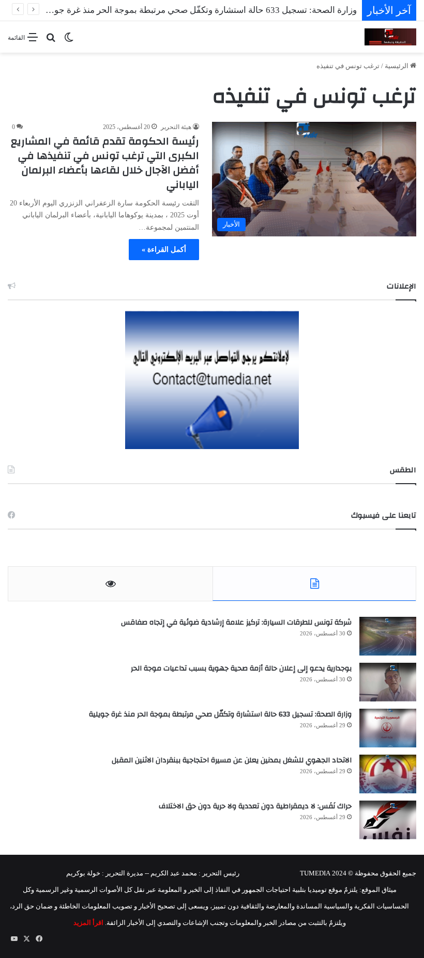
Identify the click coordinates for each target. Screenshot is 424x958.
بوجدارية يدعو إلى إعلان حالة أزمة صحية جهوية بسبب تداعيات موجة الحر (241, 668)
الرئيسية (397, 66)
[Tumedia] (390, 36)
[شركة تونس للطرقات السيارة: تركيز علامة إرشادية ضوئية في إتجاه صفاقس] (387, 636)
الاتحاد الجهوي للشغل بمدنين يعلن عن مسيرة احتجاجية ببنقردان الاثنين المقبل (232, 760)
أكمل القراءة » (164, 249)
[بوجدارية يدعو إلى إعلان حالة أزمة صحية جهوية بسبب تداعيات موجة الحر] (387, 682)
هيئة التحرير (176, 127)
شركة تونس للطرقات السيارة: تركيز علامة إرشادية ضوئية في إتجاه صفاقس (236, 622)
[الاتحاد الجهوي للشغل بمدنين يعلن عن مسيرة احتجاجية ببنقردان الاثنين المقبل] (387, 774)
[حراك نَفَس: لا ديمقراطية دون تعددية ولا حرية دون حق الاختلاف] (387, 820)
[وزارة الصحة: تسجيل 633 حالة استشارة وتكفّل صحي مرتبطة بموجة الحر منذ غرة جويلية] (387, 728)
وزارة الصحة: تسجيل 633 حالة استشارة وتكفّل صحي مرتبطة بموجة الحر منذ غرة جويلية (220, 714)
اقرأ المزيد (88, 923)
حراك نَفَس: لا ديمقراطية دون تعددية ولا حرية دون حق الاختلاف (255, 806)
